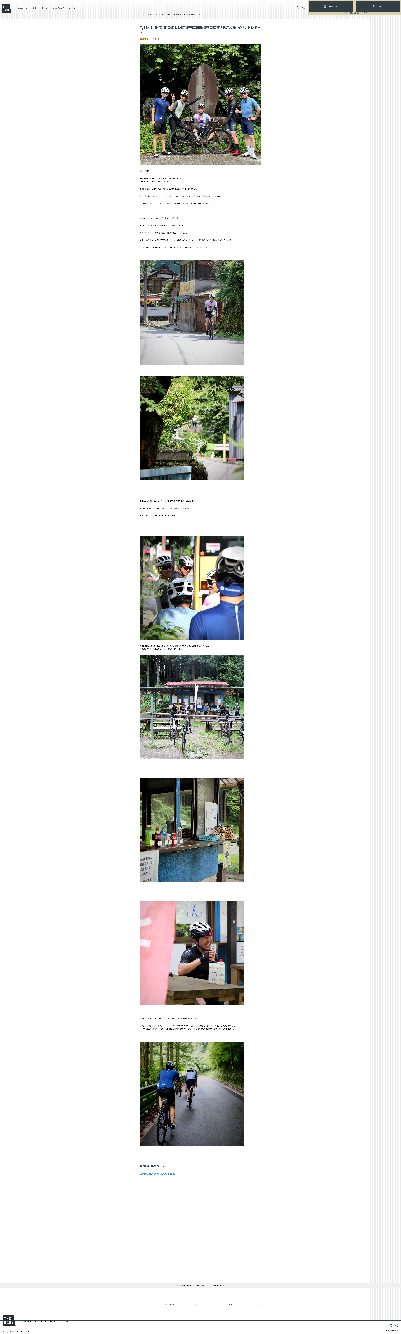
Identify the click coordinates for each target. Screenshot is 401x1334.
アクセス (72, 8)
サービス (44, 8)
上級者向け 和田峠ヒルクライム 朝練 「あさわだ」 (157, 1174)
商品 (34, 8)
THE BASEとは (22, 8)
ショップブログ (58, 8)
